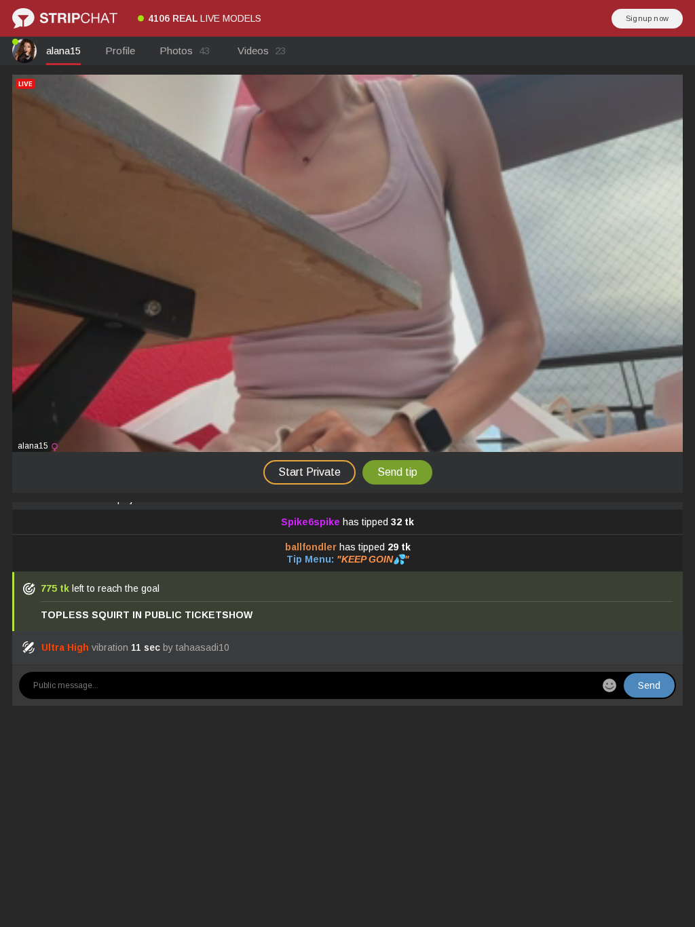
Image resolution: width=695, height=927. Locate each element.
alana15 (63, 50)
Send (649, 685)
